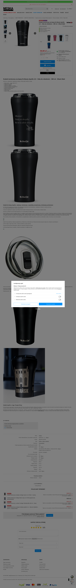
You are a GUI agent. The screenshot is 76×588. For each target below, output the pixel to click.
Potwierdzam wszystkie (50, 304)
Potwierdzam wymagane (25, 304)
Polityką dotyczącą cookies (40, 287)
